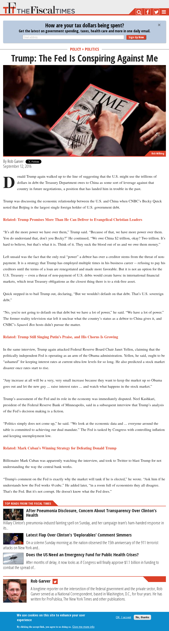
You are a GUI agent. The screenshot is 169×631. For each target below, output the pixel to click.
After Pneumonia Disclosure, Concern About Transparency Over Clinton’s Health (91, 512)
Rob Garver (15, 161)
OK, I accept (123, 617)
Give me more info (83, 626)
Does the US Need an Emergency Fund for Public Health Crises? (82, 554)
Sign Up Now (136, 37)
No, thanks (142, 617)
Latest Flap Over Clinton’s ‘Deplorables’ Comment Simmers (79, 535)
